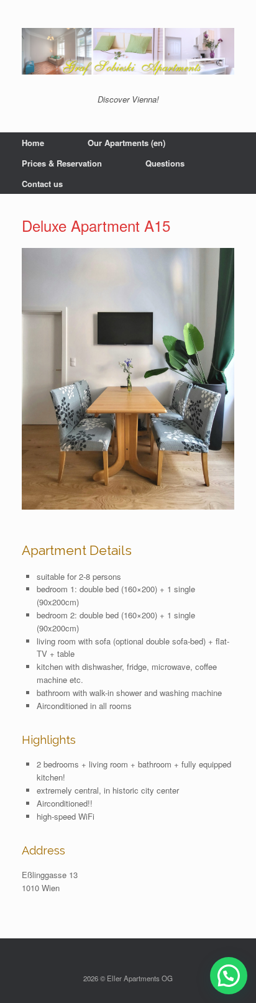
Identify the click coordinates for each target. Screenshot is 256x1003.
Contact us (42, 184)
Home (33, 143)
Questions (165, 163)
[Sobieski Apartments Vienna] (128, 52)
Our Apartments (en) (126, 143)
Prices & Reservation (62, 163)
